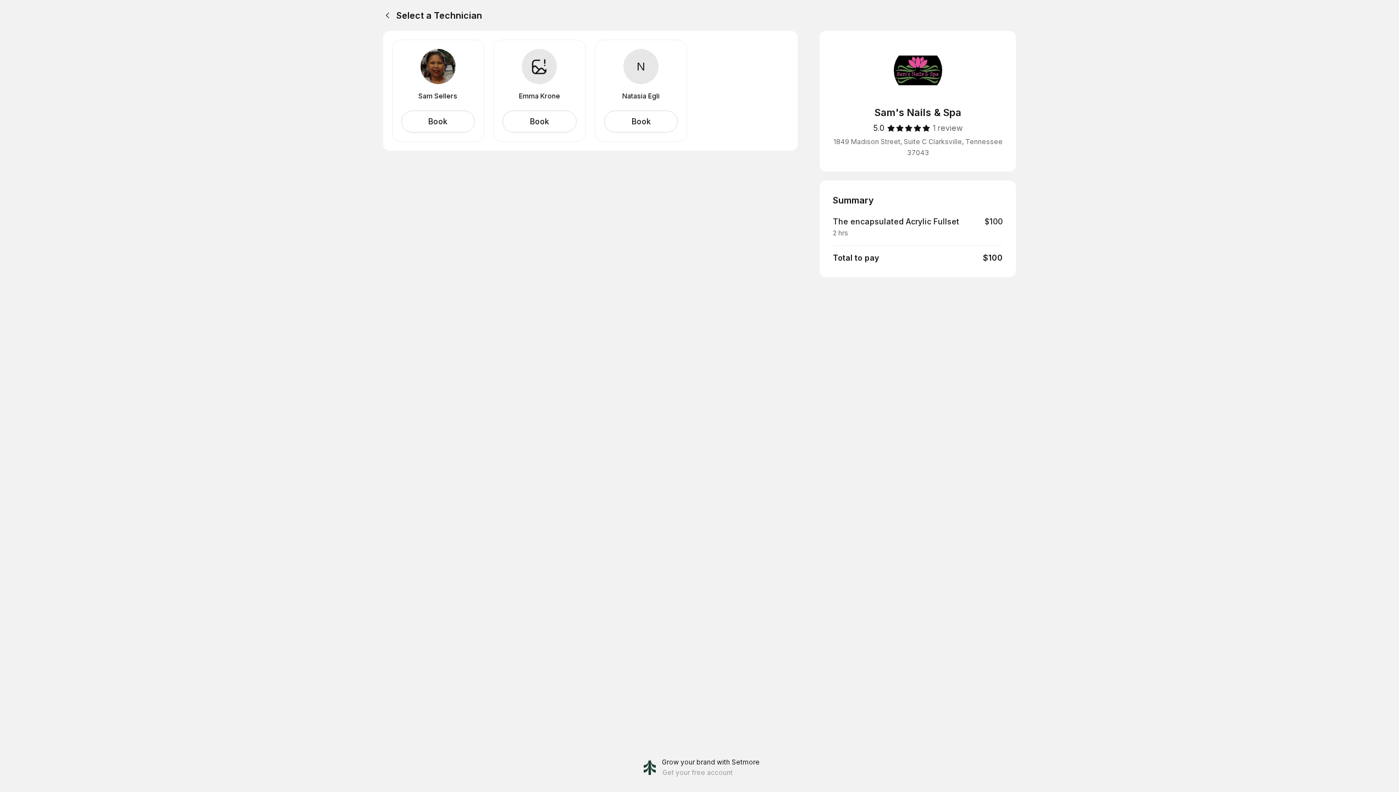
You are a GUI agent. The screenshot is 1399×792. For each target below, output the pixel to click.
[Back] (385, 15)
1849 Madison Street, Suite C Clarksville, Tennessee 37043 (918, 147)
